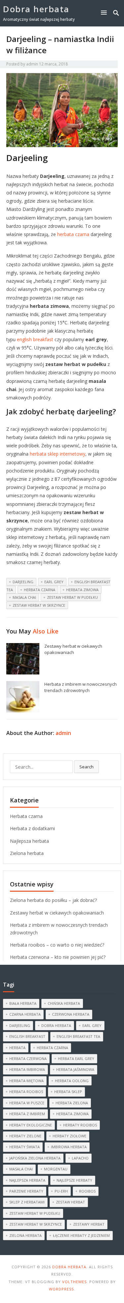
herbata (17, 1047)
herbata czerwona (28, 1058)
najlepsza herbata (27, 1180)
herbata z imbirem (27, 1113)
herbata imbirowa (27, 1069)
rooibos (87, 1191)
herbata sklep (68, 1091)
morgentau (55, 1168)
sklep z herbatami (27, 1202)
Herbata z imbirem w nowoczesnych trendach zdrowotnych (80, 687)
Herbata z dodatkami (32, 828)
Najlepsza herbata (29, 841)
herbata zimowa (82, 589)
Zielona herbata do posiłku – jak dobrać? (53, 900)
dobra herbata (56, 1025)
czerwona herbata (70, 1014)
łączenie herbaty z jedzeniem (81, 1235)
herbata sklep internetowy (57, 454)
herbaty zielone (25, 1135)
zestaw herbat (70, 1202)
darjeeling (23, 581)
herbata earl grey (76, 1058)
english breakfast (35, 339)
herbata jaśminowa (75, 1069)
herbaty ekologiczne (30, 1124)
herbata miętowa (26, 1080)
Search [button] (86, 767)
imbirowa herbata (69, 1146)
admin (32, 64)
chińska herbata (64, 1003)
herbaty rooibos (80, 1124)
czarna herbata (25, 1014)
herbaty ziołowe (69, 1135)
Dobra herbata (36, 9)
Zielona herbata (27, 853)
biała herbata (22, 1003)
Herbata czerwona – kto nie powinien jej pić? (57, 957)
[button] (105, 12)
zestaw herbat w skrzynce (39, 605)
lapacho (80, 1158)
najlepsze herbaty (74, 1180)
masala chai (24, 597)
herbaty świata (24, 1146)
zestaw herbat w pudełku (72, 597)
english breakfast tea (78, 1036)
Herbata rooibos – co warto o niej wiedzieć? (57, 945)
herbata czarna (73, 234)
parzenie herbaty (26, 1191)
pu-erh (61, 1191)
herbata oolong (72, 1080)
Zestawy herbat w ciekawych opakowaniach (73, 649)
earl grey (53, 581)
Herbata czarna (26, 816)
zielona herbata (25, 1235)
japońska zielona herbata (35, 1158)
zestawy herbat (88, 1224)
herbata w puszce (26, 1102)
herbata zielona (72, 1102)
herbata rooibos (26, 1091)
